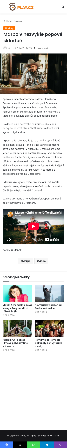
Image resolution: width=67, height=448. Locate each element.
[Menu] (4, 8)
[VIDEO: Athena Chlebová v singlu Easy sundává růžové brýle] (17, 293)
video (42, 261)
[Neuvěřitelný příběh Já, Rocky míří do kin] (49, 293)
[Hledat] (63, 8)
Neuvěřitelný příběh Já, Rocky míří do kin (48, 306)
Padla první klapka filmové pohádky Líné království (15, 343)
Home (8, 21)
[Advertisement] (33, 391)
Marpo (26, 261)
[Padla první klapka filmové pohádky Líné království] (17, 328)
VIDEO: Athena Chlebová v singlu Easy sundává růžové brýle (17, 308)
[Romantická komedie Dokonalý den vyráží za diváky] (49, 328)
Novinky (18, 21)
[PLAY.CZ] (21, 6)
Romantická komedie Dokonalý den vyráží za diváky (48, 343)
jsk (9, 48)
